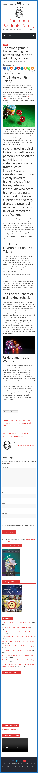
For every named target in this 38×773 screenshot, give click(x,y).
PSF (16, 61)
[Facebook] (4, 68)
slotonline (20, 445)
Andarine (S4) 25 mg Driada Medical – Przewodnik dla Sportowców (15, 434)
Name (4, 493)
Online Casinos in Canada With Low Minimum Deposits (18, 632)
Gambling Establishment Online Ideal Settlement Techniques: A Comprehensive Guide (17, 423)
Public (5, 44)
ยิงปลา (15, 445)
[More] (32, 68)
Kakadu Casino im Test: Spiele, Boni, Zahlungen (16, 627)
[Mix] (25, 68)
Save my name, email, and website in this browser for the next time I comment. (18, 527)
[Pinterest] (18, 68)
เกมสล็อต (26, 445)
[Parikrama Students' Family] (4, 36)
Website (4, 513)
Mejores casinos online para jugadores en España (17, 4)
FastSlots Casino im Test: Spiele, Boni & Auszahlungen (18, 636)
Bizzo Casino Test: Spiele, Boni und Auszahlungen (16, 650)
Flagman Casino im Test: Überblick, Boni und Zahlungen (18, 641)
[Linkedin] (15, 68)
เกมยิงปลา (32, 445)
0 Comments (23, 61)
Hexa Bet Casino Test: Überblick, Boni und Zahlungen (17, 646)
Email (4, 503)
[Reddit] (11, 68)
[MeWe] (22, 68)
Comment (5, 467)
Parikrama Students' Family (19, 23)
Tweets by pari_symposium (10, 730)
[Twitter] (8, 68)
